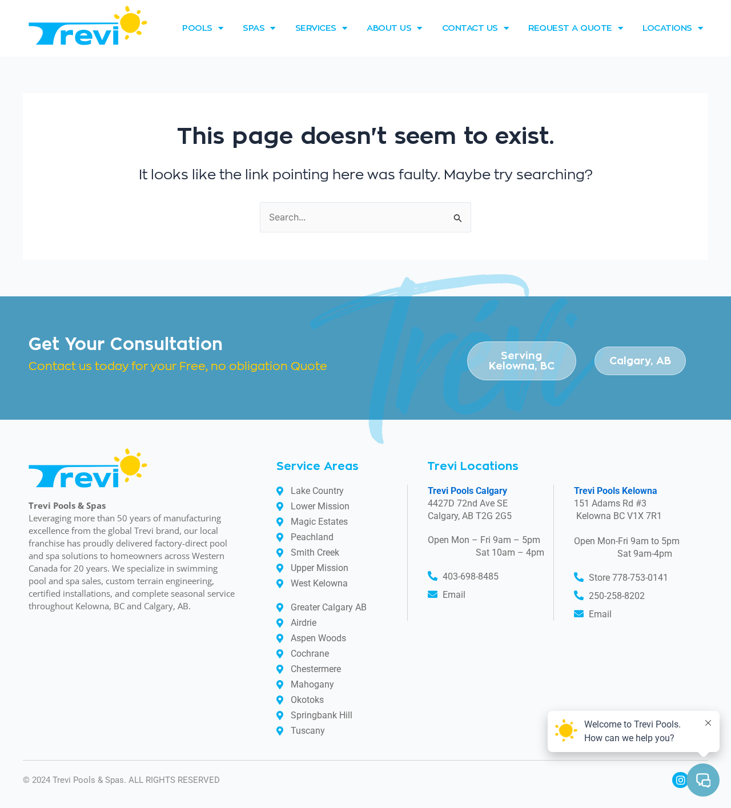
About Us (389, 28)
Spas (253, 28)
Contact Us (470, 28)
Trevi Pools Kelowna (615, 490)
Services (315, 28)
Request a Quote (570, 28)
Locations (667, 28)
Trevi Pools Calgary (467, 490)
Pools (197, 28)
